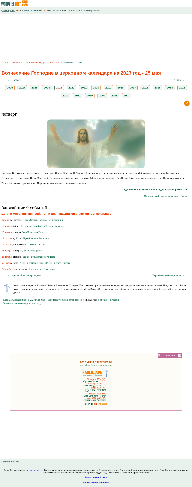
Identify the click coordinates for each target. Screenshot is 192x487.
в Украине (103, 299)
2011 (78, 95)
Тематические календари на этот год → (23, 303)
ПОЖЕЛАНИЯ (23, 11)
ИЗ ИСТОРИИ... (61, 11)
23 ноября (7, 250)
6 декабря (6, 263)
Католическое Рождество (42, 269)
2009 (102, 95)
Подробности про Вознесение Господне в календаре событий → (156, 189)
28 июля (6, 232)
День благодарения (32, 250)
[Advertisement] (90, 38)
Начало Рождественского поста (39, 256)
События (5, 62)
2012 (65, 95)
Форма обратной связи (96, 477)
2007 (127, 95)
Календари (17, 62)
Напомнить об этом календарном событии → (167, 196)
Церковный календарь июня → (168, 275)
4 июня (5, 220)
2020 (96, 87)
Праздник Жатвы (36, 244)
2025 (35, 87)
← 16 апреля (14, 80)
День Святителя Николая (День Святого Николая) (45, 263)
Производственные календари (63, 299)
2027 (22, 87)
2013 (182, 87)
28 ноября (7, 256)
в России (114, 299)
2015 (157, 87)
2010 (90, 95)
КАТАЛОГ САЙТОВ (11, 462)
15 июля (6, 226)
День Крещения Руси (32, 232)
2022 (71, 87)
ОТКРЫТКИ (37, 11)
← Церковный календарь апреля (24, 275)
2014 (170, 87)
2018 (121, 87)
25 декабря (7, 269)
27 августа (7, 244)
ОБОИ (48, 11)
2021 (84, 87)
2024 (47, 87)
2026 (10, 87)
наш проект (34, 470)
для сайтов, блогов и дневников (96, 365)
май (58, 62)
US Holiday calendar (91, 11)
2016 (145, 87)
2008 (114, 95)
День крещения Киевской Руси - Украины (42, 226)
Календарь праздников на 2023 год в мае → (25, 299)
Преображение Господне (36, 238)
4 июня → (179, 80)
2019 (108, 87)
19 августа (7, 238)
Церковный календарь (35, 62)
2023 (51, 62)
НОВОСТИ (75, 11)
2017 (133, 87)
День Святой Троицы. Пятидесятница (43, 220)
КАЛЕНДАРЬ (8, 11)
